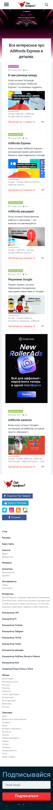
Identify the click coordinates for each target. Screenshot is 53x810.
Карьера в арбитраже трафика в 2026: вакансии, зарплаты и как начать (26, 607)
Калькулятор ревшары (13, 650)
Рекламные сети (10, 682)
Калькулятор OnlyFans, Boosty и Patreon (21, 656)
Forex (4, 753)
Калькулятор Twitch (11, 644)
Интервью (7, 563)
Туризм (5, 735)
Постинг (6, 685)
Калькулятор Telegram (12, 631)
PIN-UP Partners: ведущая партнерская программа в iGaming (26, 597)
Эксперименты (9, 581)
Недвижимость (9, 750)
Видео (5, 554)
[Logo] (26, 4)
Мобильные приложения (14, 719)
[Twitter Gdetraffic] (4, 510)
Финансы (6, 732)
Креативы (7, 703)
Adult (4, 716)
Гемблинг (6, 747)
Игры (4, 725)
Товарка (6, 722)
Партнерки (7, 712)
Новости (6, 550)
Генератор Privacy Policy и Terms (17, 669)
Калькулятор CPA (10, 612)
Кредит (5, 741)
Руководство (8, 572)
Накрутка (6, 691)
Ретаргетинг (8, 697)
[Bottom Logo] (14, 484)
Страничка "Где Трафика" (19, 496)
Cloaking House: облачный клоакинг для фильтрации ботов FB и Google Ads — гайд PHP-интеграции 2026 (26, 600)
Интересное (7, 594)
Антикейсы (7, 588)
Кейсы (5, 585)
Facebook (15, 517)
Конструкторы (9, 700)
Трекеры (6, 688)
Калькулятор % (9, 619)
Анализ (5, 707)
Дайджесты (7, 557)
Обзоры (6, 675)
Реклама (6, 538)
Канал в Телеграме (17, 503)
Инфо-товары (8, 757)
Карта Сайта (8, 544)
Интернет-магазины (11, 728)
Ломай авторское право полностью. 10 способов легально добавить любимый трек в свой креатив (26, 604)
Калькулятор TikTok (11, 637)
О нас (4, 531)
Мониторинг (8, 678)
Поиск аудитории (10, 694)
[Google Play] (26, 511)
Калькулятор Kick (10, 662)
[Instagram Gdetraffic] (11, 510)
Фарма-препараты (10, 738)
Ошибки (6, 575)
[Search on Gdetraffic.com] (46, 4)
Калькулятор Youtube (12, 625)
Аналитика (7, 569)
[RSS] (18, 510)
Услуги (5, 744)
